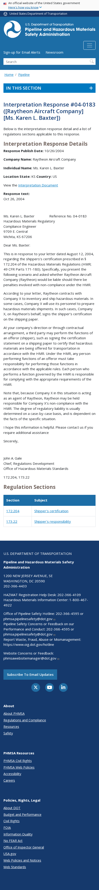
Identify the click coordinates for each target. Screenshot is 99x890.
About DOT (11, 808)
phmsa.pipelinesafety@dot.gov (27, 618)
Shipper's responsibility (52, 521)
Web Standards (14, 867)
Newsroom (54, 52)
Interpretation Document (38, 185)
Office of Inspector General (23, 847)
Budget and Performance (22, 814)
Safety (8, 733)
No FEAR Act (13, 840)
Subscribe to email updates (30, 674)
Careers (9, 780)
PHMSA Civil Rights (17, 761)
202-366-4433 (15, 586)
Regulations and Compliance (24, 720)
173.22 (11, 521)
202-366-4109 (69, 594)
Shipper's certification (51, 511)
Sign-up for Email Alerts (21, 52)
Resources (11, 726)
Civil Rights (11, 821)
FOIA (7, 827)
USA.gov (9, 854)
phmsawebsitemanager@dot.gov (29, 658)
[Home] (49, 30)
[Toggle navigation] (89, 45)
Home (9, 74)
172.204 (12, 511)
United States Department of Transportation (38, 14)
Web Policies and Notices (22, 860)
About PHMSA (14, 713)
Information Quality (17, 834)
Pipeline (24, 74)
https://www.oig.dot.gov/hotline (28, 644)
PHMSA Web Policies (19, 767)
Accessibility (12, 774)
